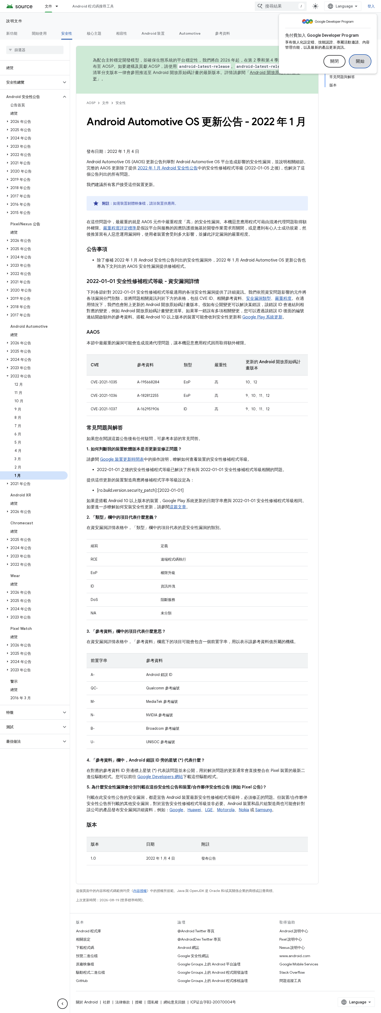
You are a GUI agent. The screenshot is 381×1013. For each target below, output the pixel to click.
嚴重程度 (283, 298)
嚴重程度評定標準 (119, 228)
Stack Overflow (292, 972)
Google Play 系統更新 (262, 317)
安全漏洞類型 (258, 298)
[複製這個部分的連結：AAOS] (105, 333)
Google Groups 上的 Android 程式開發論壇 (213, 972)
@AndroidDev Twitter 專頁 (199, 939)
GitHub (82, 980)
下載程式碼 (85, 947)
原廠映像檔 (85, 964)
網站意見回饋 (174, 1002)
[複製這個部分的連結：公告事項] (112, 250)
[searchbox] (35, 50)
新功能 (11, 33)
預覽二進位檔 (87, 956)
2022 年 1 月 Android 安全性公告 (168, 168)
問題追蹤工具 (290, 980)
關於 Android (87, 1002)
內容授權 (140, 891)
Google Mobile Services (298, 964)
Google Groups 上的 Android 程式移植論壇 (213, 980)
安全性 (66, 33)
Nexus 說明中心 (292, 947)
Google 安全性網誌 (193, 956)
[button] (30, 82)
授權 (138, 1002)
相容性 (121, 33)
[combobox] (281, 6)
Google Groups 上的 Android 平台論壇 (209, 964)
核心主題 (94, 33)
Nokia (244, 810)
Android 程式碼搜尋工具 (93, 6)
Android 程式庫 (88, 931)
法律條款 (122, 1002)
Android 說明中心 (293, 931)
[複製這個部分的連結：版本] (102, 825)
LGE (209, 810)
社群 (106, 1002)
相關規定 (83, 939)
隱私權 (152, 1002)
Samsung (263, 810)
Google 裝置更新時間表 (122, 459)
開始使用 (39, 33)
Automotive (190, 33)
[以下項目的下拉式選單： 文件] (59, 6)
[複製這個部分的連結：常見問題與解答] (128, 428)
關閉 (334, 61)
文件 (48, 6)
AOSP (91, 103)
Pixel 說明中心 (290, 939)
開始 (360, 61)
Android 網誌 (188, 947)
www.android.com (294, 956)
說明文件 (14, 21)
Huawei (194, 810)
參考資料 (222, 33)
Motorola (226, 810)
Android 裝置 (153, 33)
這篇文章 (178, 507)
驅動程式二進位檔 (90, 972)
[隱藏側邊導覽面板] (62, 1004)
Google (176, 810)
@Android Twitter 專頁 (196, 931)
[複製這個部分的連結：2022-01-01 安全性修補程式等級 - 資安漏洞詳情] (204, 282)
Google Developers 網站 (160, 776)
